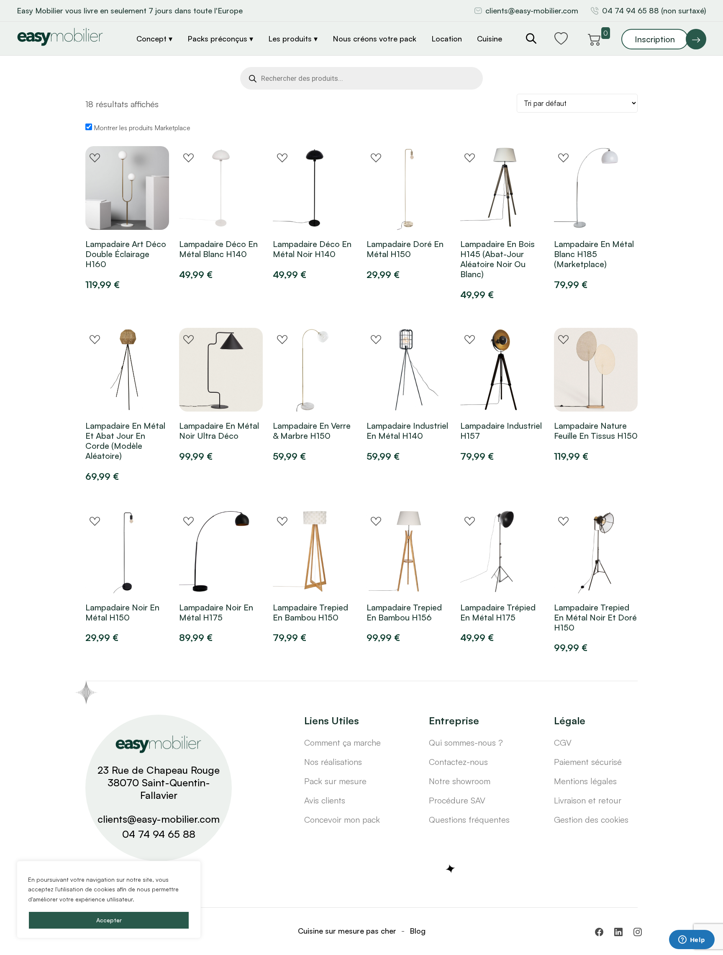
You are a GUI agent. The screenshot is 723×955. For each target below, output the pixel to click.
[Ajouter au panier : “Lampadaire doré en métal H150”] (383, 216)
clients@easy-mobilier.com (531, 10)
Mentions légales (585, 781)
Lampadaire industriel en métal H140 (407, 431)
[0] (594, 38)
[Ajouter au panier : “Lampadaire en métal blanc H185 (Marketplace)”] (571, 216)
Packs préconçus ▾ (220, 38)
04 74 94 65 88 (158, 834)
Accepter (109, 920)
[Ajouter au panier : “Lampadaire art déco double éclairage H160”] (102, 216)
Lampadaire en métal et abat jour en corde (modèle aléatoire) (125, 441)
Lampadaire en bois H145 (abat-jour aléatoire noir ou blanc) (497, 259)
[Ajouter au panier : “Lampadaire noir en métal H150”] (102, 579)
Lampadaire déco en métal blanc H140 (218, 249)
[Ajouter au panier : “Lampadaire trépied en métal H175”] (477, 579)
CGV (563, 742)
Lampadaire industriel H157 (501, 431)
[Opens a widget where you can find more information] (692, 940)
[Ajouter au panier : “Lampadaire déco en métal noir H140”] (289, 216)
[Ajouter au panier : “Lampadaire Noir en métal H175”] (196, 579)
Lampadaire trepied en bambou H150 (310, 612)
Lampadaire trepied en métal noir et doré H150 (595, 617)
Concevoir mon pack (342, 819)
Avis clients (324, 800)
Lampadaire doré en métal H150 (405, 249)
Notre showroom (459, 781)
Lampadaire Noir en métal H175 (216, 612)
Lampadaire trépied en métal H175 (498, 612)
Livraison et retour (587, 800)
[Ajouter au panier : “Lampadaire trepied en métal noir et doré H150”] (571, 579)
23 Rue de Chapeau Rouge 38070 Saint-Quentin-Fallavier (158, 782)
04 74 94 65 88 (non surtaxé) (654, 10)
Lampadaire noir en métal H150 (122, 612)
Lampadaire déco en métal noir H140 (312, 249)
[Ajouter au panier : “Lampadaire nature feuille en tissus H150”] (571, 397)
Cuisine (489, 38)
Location (446, 38)
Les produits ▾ (293, 38)
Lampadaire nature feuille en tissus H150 (596, 431)
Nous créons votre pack (374, 38)
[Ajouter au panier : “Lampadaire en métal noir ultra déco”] (196, 397)
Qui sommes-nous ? (466, 742)
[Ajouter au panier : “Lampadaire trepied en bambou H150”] (289, 579)
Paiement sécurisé (588, 762)
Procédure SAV (457, 800)
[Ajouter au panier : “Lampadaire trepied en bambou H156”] (383, 579)
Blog (418, 930)
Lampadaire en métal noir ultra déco (219, 431)
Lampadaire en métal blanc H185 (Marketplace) (594, 254)
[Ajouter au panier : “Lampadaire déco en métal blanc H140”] (196, 216)
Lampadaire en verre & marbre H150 (312, 431)
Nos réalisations (333, 762)
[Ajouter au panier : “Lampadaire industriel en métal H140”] (383, 397)
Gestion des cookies (591, 819)
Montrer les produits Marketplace (141, 128)
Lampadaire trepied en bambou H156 (404, 612)
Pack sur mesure (335, 781)
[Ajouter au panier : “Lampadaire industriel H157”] (477, 397)
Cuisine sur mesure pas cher (347, 930)
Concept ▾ (154, 38)
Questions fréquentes (469, 819)
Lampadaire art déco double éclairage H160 (125, 254)
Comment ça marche (342, 742)
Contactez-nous (458, 762)
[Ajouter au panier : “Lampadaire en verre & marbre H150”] (289, 397)
